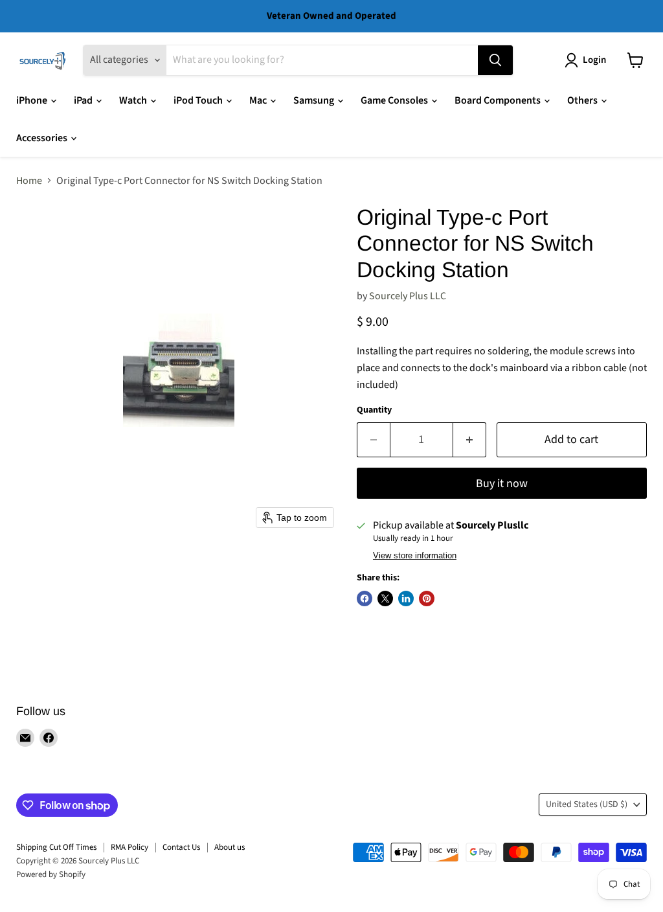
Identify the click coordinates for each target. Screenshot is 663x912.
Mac (259, 100)
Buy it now (502, 483)
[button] (588, 60)
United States (586, 804)
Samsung (314, 100)
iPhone (32, 100)
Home (29, 181)
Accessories (42, 138)
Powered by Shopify (50, 874)
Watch (134, 100)
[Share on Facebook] (364, 598)
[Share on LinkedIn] (406, 598)
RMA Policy (129, 847)
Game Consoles (395, 100)
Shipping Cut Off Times (56, 847)
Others (583, 100)
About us (229, 847)
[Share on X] (385, 598)
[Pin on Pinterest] (426, 598)
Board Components (499, 100)
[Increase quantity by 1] (469, 440)
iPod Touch (199, 100)
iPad (84, 100)
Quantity (374, 410)
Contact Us (181, 847)
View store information (414, 555)
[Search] (495, 60)
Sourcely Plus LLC (407, 296)
